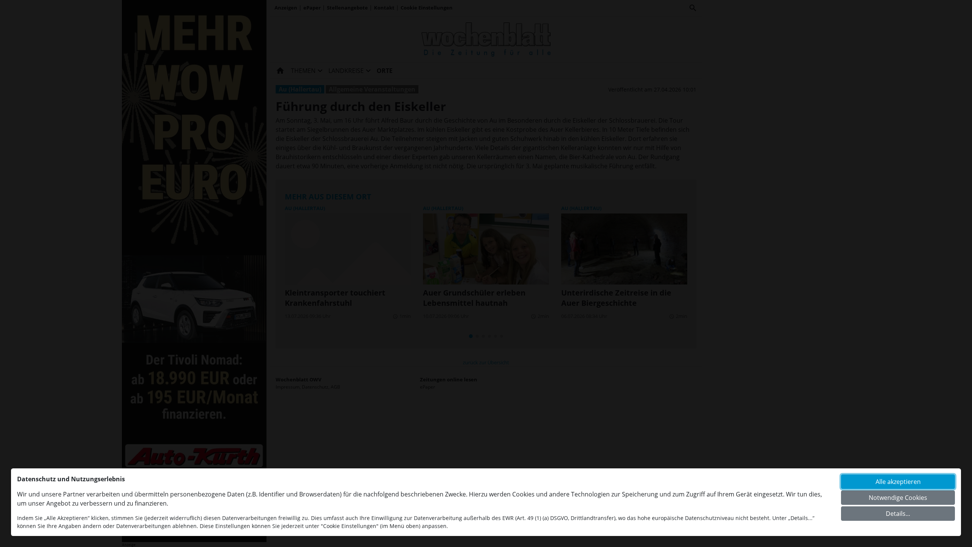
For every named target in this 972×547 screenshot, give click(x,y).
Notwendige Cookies (898, 497)
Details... (898, 513)
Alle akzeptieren (898, 481)
